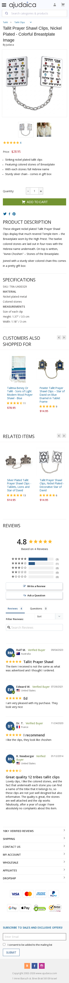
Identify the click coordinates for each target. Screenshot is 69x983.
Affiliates (10, 870)
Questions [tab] (36, 608)
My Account (12, 854)
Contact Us (11, 847)
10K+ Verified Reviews (18, 831)
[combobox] (34, 13)
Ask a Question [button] (36, 595)
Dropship (9, 878)
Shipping (9, 839)
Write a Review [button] (36, 586)
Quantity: (8, 191)
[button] (26, 129)
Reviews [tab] (13, 608)
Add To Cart (37, 202)
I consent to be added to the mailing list (30, 944)
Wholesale (10, 862)
